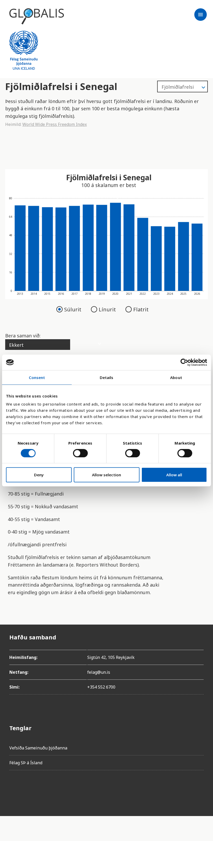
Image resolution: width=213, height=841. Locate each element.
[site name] (36, 16)
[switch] (80, 453)
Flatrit (141, 309)
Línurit (108, 309)
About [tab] (176, 377)
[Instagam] (28, 789)
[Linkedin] (57, 789)
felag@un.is (98, 672)
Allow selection (106, 474)
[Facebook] (13, 789)
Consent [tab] (37, 377)
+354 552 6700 (101, 687)
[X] (42, 789)
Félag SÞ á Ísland (25, 763)
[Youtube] (72, 789)
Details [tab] (107, 377)
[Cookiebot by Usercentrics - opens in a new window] (184, 362)
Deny (39, 474)
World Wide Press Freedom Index (54, 124)
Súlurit (73, 309)
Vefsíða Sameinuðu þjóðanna (38, 748)
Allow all (174, 474)
